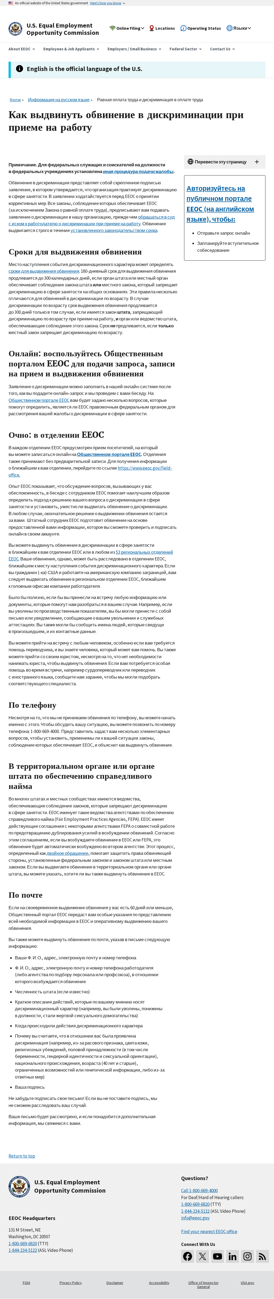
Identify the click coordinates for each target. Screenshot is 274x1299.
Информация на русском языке (59, 99)
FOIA (26, 1282)
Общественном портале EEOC (39, 400)
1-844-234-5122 (23, 1250)
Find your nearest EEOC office (209, 1231)
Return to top (22, 1156)
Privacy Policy (71, 1282)
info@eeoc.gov (195, 1218)
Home (15, 99)
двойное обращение (67, 853)
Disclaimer (114, 1282)
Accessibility (159, 1282)
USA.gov (247, 1282)
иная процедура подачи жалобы (138, 171)
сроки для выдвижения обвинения (44, 271)
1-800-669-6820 (23, 1243)
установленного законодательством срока (114, 230)
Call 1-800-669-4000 (199, 1190)
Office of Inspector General (203, 1284)
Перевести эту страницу (220, 162)
